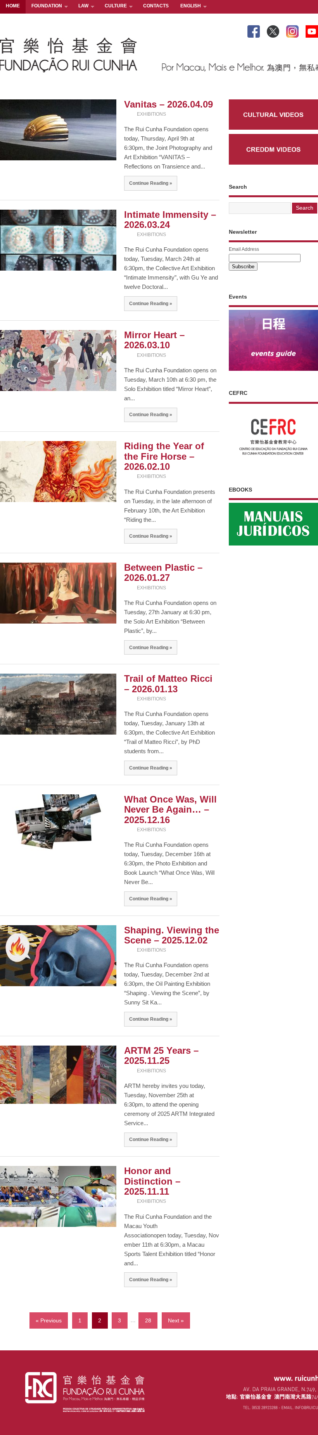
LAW (80, 6)
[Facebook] (253, 30)
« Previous (49, 1320)
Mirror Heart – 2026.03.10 (154, 340)
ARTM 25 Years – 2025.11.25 (161, 1055)
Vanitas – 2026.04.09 (168, 104)
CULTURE (113, 6)
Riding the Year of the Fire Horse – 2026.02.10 (164, 456)
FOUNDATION (44, 6)
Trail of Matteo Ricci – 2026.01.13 (168, 683)
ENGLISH (188, 6)
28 (148, 1320)
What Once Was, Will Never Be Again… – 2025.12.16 (170, 809)
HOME (13, 6)
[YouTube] (312, 30)
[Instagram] (292, 30)
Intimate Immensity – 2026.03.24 (170, 219)
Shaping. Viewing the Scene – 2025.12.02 (171, 935)
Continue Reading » (150, 183)
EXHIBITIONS (151, 114)
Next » (176, 1320)
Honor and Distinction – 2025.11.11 (152, 1181)
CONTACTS (156, 6)
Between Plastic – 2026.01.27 (163, 572)
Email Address (244, 249)
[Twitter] (273, 30)
